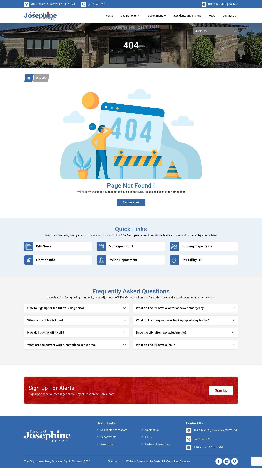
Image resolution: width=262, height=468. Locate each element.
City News (43, 246)
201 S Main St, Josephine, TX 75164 (215, 430)
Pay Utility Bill (192, 260)
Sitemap (113, 461)
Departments (128, 15)
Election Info (45, 260)
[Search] (235, 31)
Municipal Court (121, 246)
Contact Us (229, 15)
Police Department (123, 260)
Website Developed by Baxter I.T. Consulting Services (158, 461)
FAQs (212, 15)
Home (109, 15)
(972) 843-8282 (203, 438)
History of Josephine (157, 444)
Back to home (131, 202)
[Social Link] (218, 461)
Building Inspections (196, 246)
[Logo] (40, 15)
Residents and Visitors (187, 15)
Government (107, 444)
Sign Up (221, 390)
